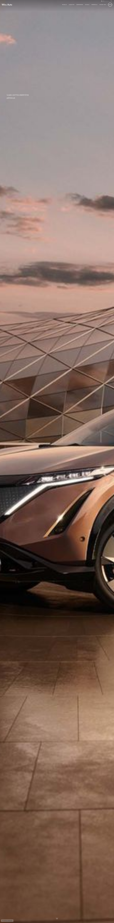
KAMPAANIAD (79, 4)
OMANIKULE (94, 4)
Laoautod (71, 4)
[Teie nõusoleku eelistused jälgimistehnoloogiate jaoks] (7, 920)
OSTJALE (87, 4)
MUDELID (64, 4)
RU (111, 1)
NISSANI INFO (102, 4)
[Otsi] (102, 1)
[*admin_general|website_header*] (110, 4)
